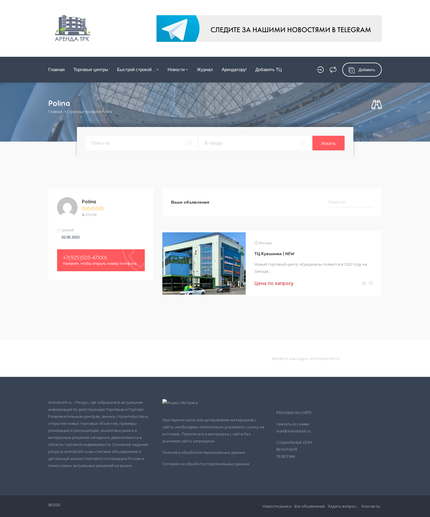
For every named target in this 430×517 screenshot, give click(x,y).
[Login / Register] (320, 69)
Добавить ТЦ (268, 69)
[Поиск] (376, 104)
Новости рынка (277, 506)
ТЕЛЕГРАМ (285, 456)
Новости (177, 69)
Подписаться (364, 358)
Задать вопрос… (343, 506)
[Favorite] (371, 283)
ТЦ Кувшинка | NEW (274, 253)
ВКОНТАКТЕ (286, 449)
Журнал (205, 69)
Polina (89, 202)
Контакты (371, 506)
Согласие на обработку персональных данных (206, 463)
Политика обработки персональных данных (203, 452)
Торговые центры (90, 69)
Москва (265, 243)
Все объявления (309, 506)
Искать (328, 143)
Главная (56, 69)
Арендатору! (234, 69)
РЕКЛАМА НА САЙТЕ (294, 412)
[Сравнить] (333, 69)
